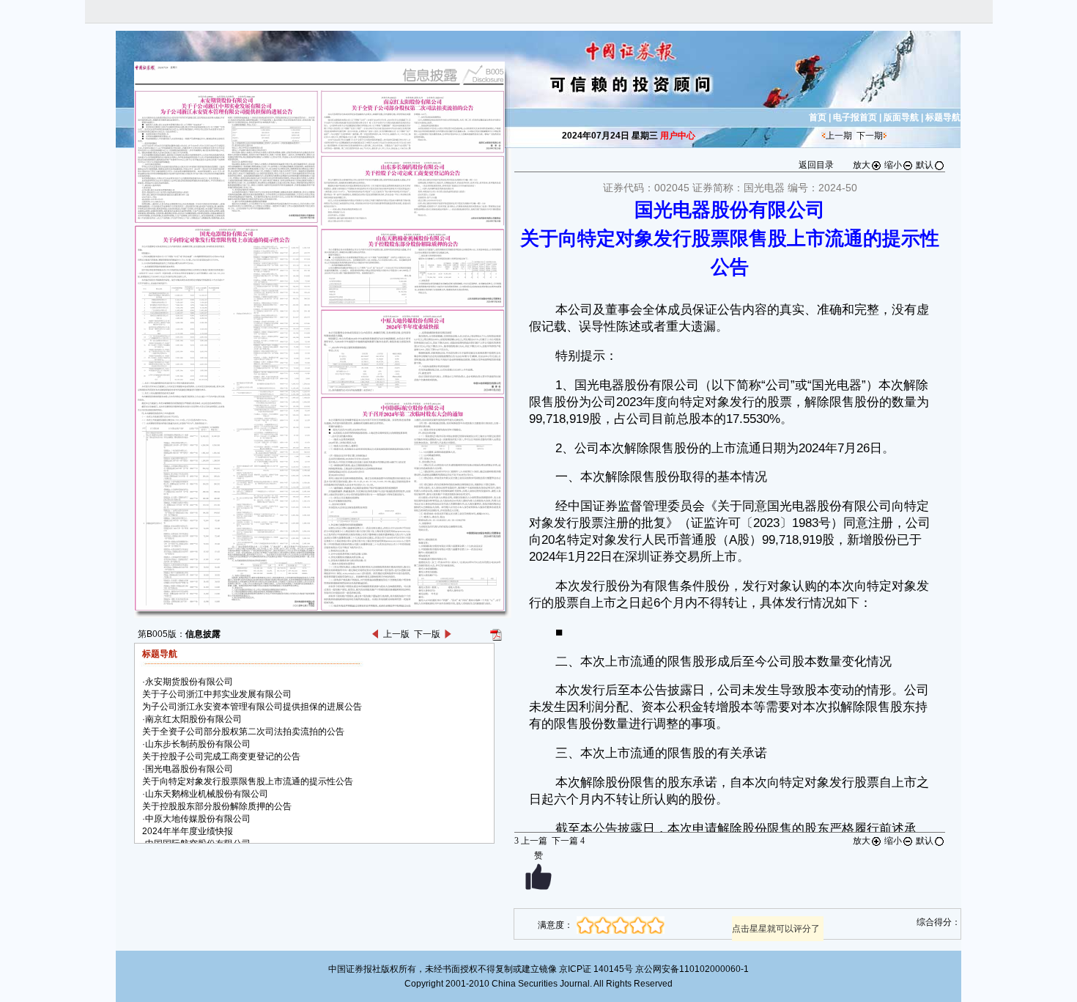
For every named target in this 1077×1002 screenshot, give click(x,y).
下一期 (869, 135)
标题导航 (943, 117)
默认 (924, 165)
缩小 (893, 165)
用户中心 (677, 135)
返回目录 (816, 165)
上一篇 (530, 841)
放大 (861, 165)
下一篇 (568, 841)
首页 (817, 117)
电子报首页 (855, 117)
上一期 (839, 135)
